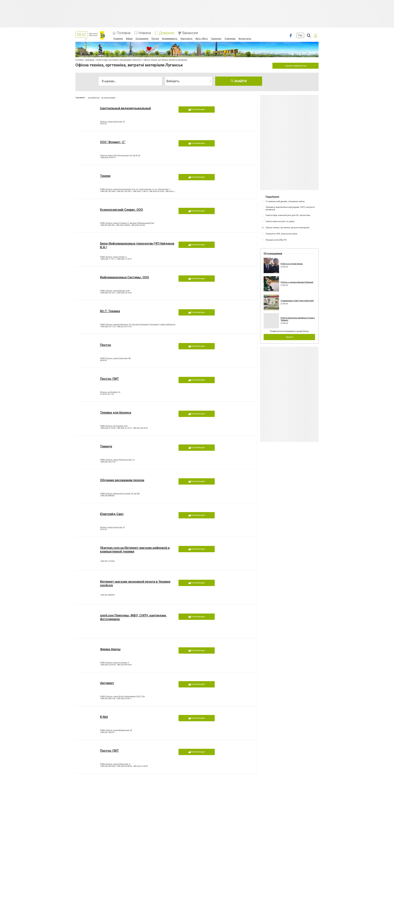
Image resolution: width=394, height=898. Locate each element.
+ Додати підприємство (295, 66)
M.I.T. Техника (110, 311)
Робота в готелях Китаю (292, 264)
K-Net (104, 717)
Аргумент (107, 683)
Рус (300, 35)
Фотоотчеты (245, 38)
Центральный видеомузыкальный (125, 108)
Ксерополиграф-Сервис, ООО (121, 209)
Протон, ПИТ (109, 379)
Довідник (166, 33)
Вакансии (190, 33)
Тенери (105, 176)
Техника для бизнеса (115, 412)
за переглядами (108, 98)
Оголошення (142, 38)
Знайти (240, 81)
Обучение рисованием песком (122, 480)
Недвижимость (169, 38)
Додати (289, 337)
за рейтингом (93, 98)
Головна (124, 33)
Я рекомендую (198, 109)
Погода (155, 38)
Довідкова (230, 38)
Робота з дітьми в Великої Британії (297, 282)
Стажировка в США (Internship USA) (297, 301)
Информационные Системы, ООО (124, 277)
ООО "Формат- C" (112, 142)
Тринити (106, 446)
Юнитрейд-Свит (112, 514)
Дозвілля (118, 38)
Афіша (129, 38)
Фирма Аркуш (110, 649)
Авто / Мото (201, 38)
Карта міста (186, 38)
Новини (145, 33)
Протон (105, 345)
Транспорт (216, 38)
